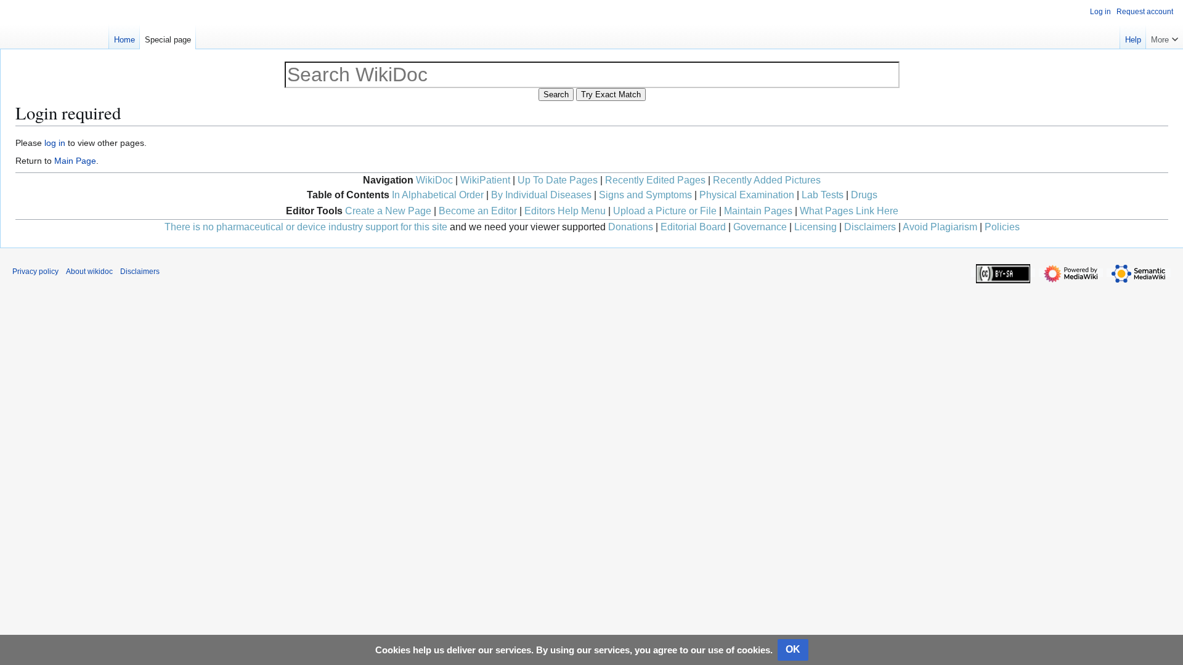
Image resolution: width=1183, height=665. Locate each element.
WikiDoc (434, 180)
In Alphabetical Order (438, 195)
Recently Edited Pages (655, 180)
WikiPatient (485, 180)
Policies (1002, 227)
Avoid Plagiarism (940, 227)
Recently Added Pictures (767, 180)
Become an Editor (478, 211)
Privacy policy (35, 271)
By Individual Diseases (541, 195)
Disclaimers (870, 227)
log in (54, 143)
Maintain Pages (758, 211)
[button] (1164, 37)
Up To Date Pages (558, 180)
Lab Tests (823, 195)
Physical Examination (746, 195)
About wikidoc (89, 271)
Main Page (75, 161)
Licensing (815, 227)
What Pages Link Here (849, 211)
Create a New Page (388, 211)
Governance (760, 227)
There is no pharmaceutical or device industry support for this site (306, 227)
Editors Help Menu (565, 211)
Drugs (864, 195)
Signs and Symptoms (645, 195)
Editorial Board (693, 227)
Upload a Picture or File (665, 211)
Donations (630, 227)
